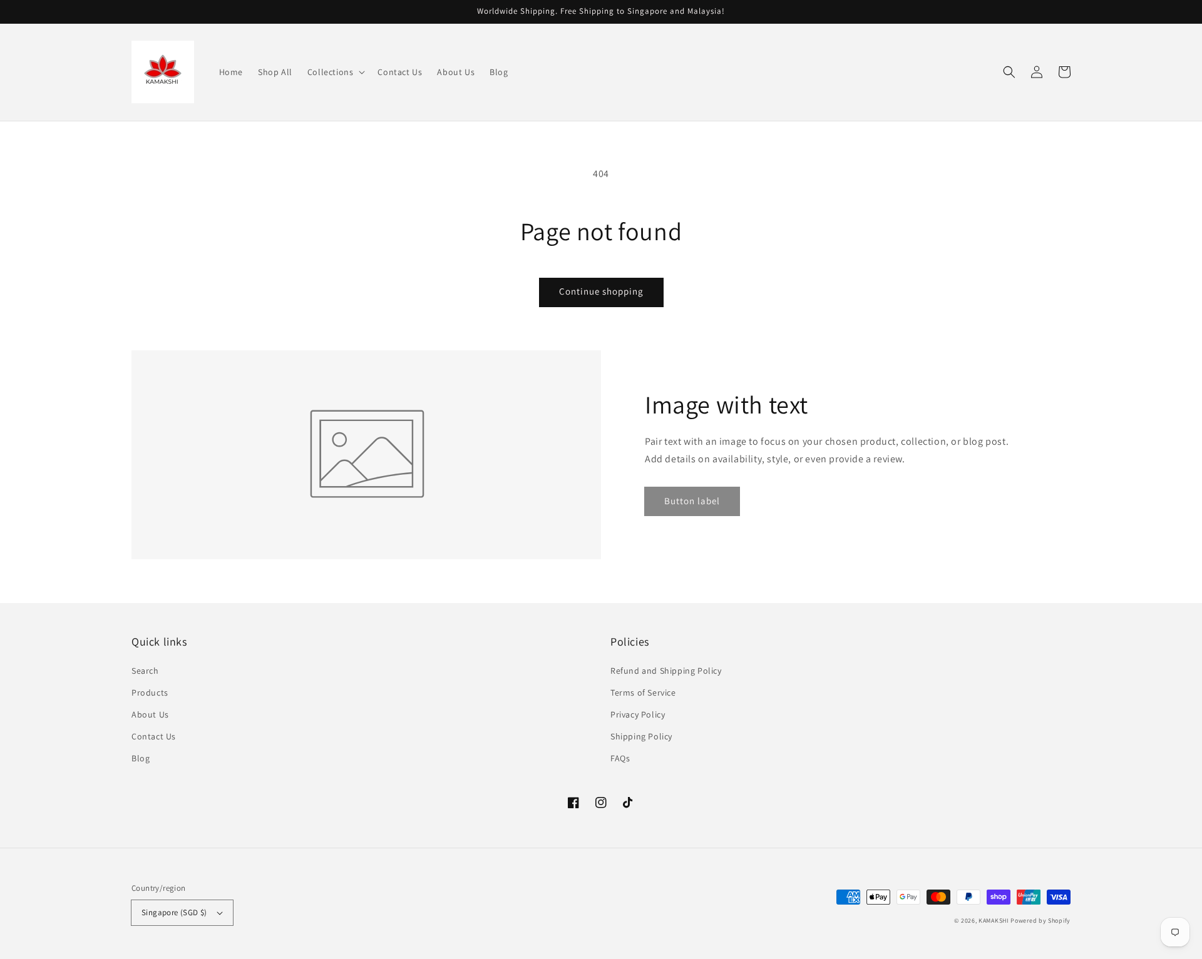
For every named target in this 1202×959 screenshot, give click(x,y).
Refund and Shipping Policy (666, 670)
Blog (140, 758)
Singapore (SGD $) (174, 912)
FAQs (620, 758)
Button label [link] (692, 501)
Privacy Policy (637, 714)
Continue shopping (601, 291)
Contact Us (153, 736)
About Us (150, 714)
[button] (335, 72)
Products (149, 692)
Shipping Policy (641, 736)
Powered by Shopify (1040, 920)
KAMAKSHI (994, 920)
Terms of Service (643, 692)
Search (145, 670)
